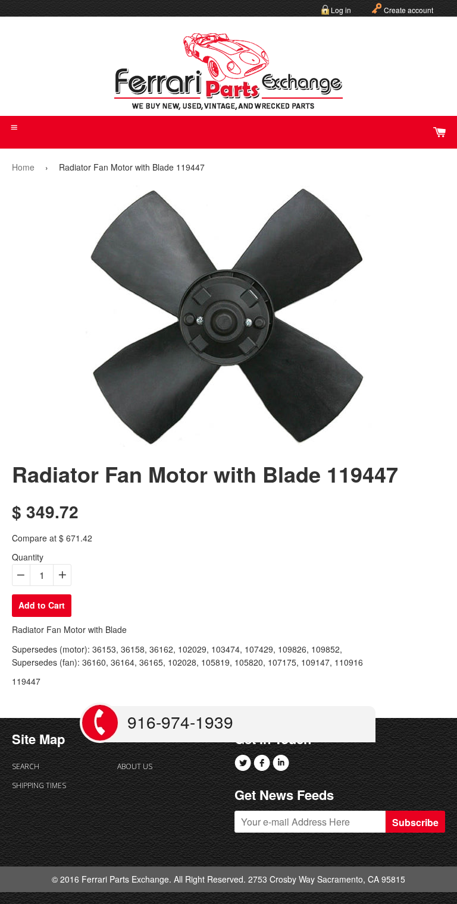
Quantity (27, 557)
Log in (341, 10)
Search (25, 766)
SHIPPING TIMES (39, 785)
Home (23, 167)
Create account (408, 10)
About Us (134, 766)
